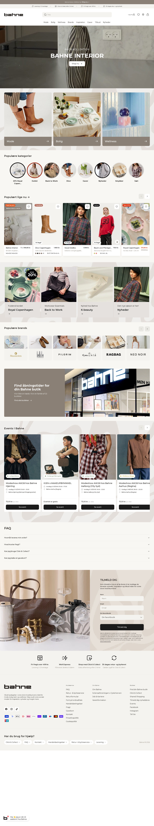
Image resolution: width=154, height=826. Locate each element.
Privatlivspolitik (72, 718)
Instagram (134, 711)
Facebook (134, 707)
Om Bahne (97, 689)
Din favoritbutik (105, 613)
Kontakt (69, 714)
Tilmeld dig (122, 627)
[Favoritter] (138, 15)
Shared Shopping (137, 697)
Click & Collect (136, 693)
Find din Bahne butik (139, 689)
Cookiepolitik (71, 721)
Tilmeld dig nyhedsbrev (140, 700)
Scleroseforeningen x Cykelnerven (107, 693)
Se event (22, 507)
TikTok (133, 714)
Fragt (68, 707)
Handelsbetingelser (74, 704)
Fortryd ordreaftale (74, 700)
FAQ (68, 689)
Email (102, 604)
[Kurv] (148, 15)
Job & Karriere (98, 697)
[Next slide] (147, 196)
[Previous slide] (141, 196)
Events (133, 704)
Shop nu (75, 64)
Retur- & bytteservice (75, 693)
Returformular (72, 697)
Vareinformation (99, 700)
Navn (102, 594)
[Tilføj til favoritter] (28, 206)
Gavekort (70, 711)
